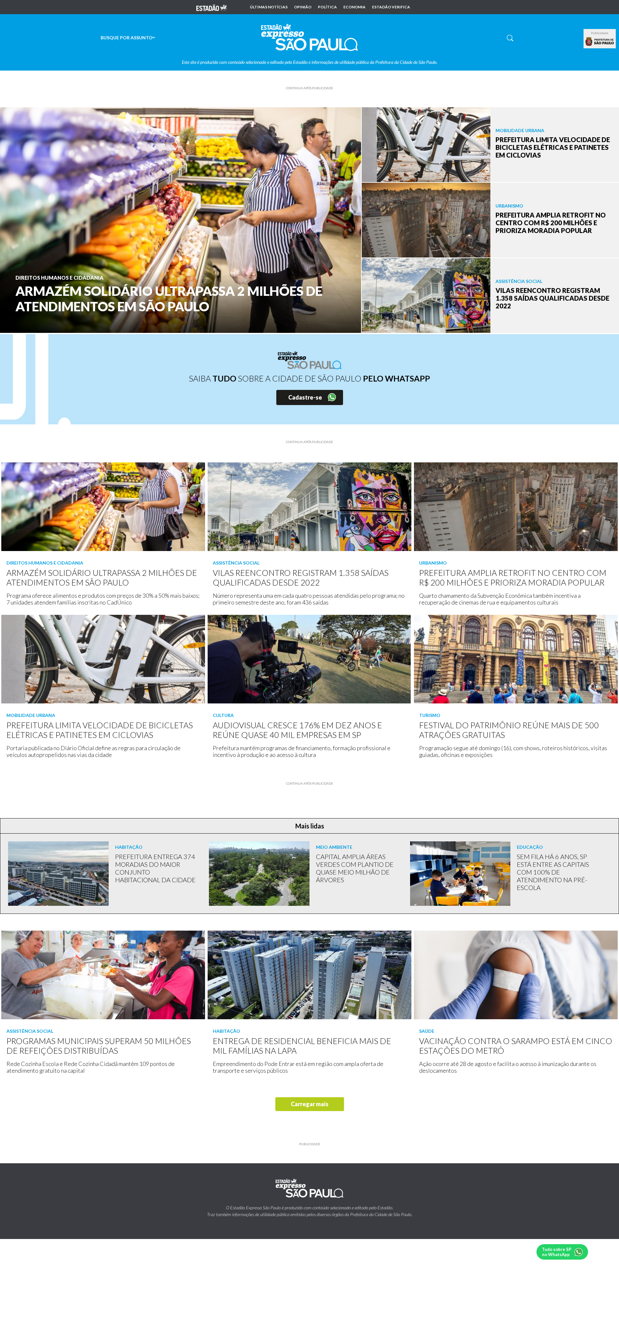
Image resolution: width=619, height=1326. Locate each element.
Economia (354, 7)
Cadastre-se (305, 397)
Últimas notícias (269, 7)
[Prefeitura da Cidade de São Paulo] (599, 41)
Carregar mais (310, 1104)
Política (327, 7)
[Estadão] (211, 7)
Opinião (302, 7)
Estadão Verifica (391, 7)
